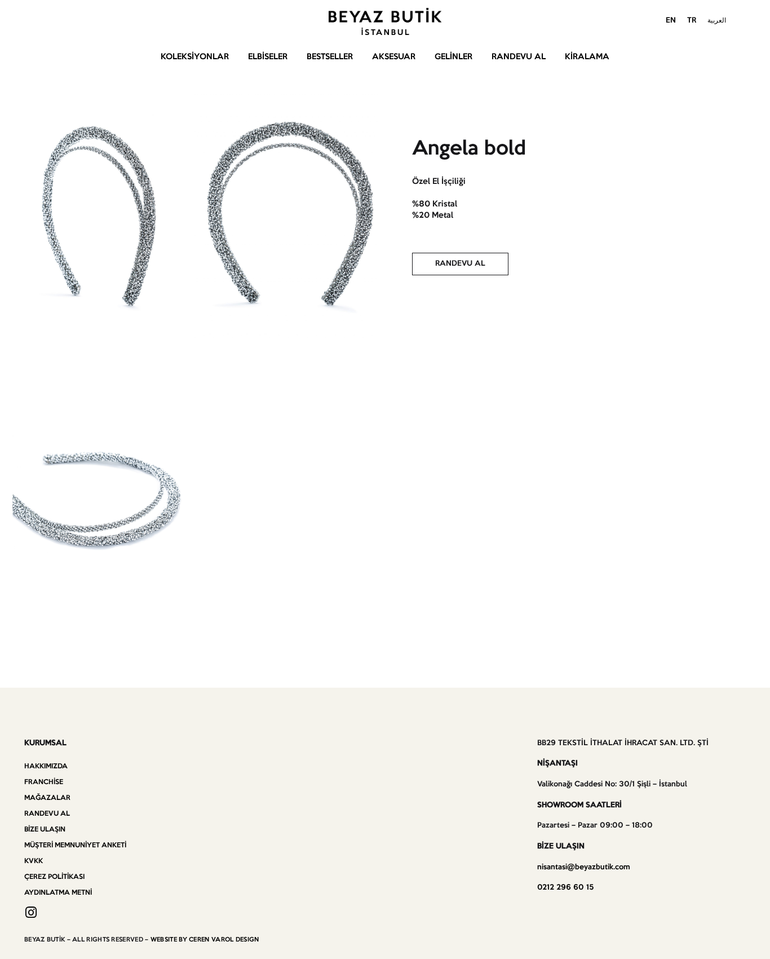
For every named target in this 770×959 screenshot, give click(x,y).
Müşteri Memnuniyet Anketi (75, 845)
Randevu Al (519, 56)
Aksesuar (393, 56)
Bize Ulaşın (44, 829)
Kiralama (587, 56)
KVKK (33, 861)
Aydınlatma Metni (58, 892)
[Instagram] (30, 912)
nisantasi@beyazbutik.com (583, 867)
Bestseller (330, 56)
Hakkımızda (46, 766)
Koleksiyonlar (195, 56)
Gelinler (453, 56)
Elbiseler (267, 56)
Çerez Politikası (54, 877)
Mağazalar (47, 798)
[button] (460, 264)
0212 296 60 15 (565, 887)
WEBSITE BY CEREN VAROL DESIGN (205, 939)
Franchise (43, 782)
